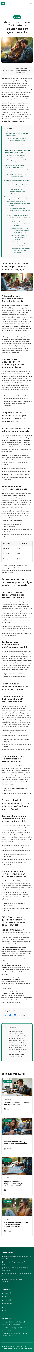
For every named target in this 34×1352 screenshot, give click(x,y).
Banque (7, 1293)
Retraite (7, 1300)
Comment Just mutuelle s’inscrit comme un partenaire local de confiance (19, 145)
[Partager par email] (24, 1015)
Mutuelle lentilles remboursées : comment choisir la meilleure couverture (16, 1224)
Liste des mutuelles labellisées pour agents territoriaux (16, 1103)
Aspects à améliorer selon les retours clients (18, 161)
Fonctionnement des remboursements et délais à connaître (18, 191)
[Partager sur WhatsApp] (19, 1015)
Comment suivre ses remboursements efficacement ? (20, 237)
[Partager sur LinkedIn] (15, 1015)
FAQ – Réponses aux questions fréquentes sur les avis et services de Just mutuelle (20, 217)
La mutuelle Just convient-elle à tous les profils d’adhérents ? (22, 250)
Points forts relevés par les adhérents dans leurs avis (17, 156)
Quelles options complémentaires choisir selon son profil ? (19, 175)
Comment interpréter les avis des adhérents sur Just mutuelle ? (22, 223)
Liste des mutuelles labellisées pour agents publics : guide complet (13, 1183)
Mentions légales (6, 1346)
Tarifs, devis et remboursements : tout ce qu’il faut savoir (17, 181)
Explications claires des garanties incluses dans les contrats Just (19, 171)
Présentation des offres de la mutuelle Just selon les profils (17, 139)
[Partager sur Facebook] (10, 1015)
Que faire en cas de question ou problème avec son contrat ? (21, 244)
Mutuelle (17, 17)
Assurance (8, 1296)
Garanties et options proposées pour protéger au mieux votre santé (16, 166)
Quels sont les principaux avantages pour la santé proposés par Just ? (21, 230)
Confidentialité (7, 1349)
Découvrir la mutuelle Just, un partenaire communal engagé (17, 134)
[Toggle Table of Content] (7, 131)
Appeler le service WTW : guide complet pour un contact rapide (16, 1143)
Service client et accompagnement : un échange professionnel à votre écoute (16, 198)
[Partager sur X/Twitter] (5, 1015)
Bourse (6, 1307)
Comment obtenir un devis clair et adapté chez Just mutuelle (19, 186)
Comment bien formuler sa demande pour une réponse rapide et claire (19, 203)
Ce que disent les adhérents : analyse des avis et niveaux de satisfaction (17, 151)
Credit (6, 1310)
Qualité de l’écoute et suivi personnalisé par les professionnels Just (20, 210)
